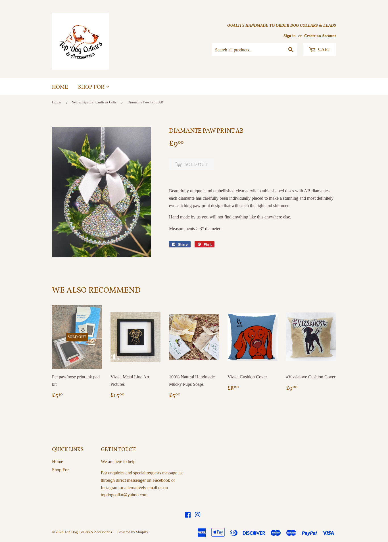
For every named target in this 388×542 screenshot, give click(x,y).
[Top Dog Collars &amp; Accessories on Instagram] (198, 515)
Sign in (289, 36)
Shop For (92, 86)
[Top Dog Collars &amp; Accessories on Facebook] (188, 515)
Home (60, 86)
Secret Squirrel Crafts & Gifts (94, 102)
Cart (323, 49)
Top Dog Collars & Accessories (88, 532)
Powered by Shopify (132, 532)
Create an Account (320, 36)
